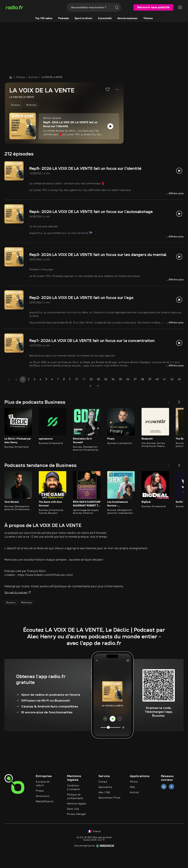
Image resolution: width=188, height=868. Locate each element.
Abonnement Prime (109, 798)
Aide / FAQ (104, 792)
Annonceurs (42, 796)
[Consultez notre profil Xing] (171, 787)
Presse (40, 791)
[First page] (9, 380)
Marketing (31, 105)
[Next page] (90, 386)
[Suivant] (179, 400)
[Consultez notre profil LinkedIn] (163, 787)
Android (134, 792)
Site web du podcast (15, 592)
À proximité (105, 18)
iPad (132, 787)
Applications (105, 787)
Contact (102, 782)
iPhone (134, 782)
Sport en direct (83, 18)
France (96, 831)
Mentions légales (76, 803)
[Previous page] (16, 380)
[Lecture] (110, 126)
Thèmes (148, 18)
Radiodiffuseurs (44, 801)
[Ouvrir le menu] (180, 7)
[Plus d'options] (117, 89)
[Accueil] (10, 77)
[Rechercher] (117, 7)
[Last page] (98, 386)
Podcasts (63, 18)
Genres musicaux (128, 18)
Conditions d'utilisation (73, 787)
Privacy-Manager (76, 814)
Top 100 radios (43, 18)
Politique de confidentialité (75, 796)
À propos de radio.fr (42, 784)
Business (15, 105)
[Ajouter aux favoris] (108, 89)
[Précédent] (168, 400)
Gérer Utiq (73, 809)
